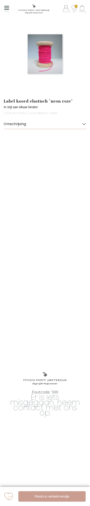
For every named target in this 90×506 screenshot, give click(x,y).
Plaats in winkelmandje (52, 496)
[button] (66, 9)
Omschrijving (15, 123)
